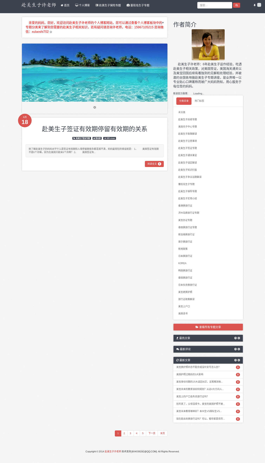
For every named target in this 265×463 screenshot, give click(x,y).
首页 (66, 5)
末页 (162, 433)
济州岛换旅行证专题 (188, 213)
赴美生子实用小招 (187, 198)
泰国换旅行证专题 (187, 227)
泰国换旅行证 (185, 277)
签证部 (98, 138)
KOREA (182, 263)
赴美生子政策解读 (187, 134)
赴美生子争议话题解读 (190, 177)
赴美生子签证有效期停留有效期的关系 (94, 128)
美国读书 (183, 313)
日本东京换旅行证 (187, 285)
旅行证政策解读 (186, 299)
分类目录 (184, 101)
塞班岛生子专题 (139, 5)
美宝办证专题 (185, 220)
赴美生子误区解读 (187, 162)
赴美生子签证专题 (83, 138)
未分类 (181, 112)
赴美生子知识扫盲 (187, 170)
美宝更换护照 (185, 292)
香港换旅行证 (185, 205)
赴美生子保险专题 (109, 5)
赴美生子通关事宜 (187, 155)
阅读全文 (153, 164)
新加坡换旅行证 (186, 234)
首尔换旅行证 (185, 241)
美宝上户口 (184, 306)
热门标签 (199, 101)
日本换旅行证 (185, 256)
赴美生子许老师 (113, 451)
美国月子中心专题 (187, 126)
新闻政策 (183, 249)
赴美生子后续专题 (187, 119)
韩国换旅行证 (185, 270)
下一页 (151, 433)
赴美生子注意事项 (187, 141)
